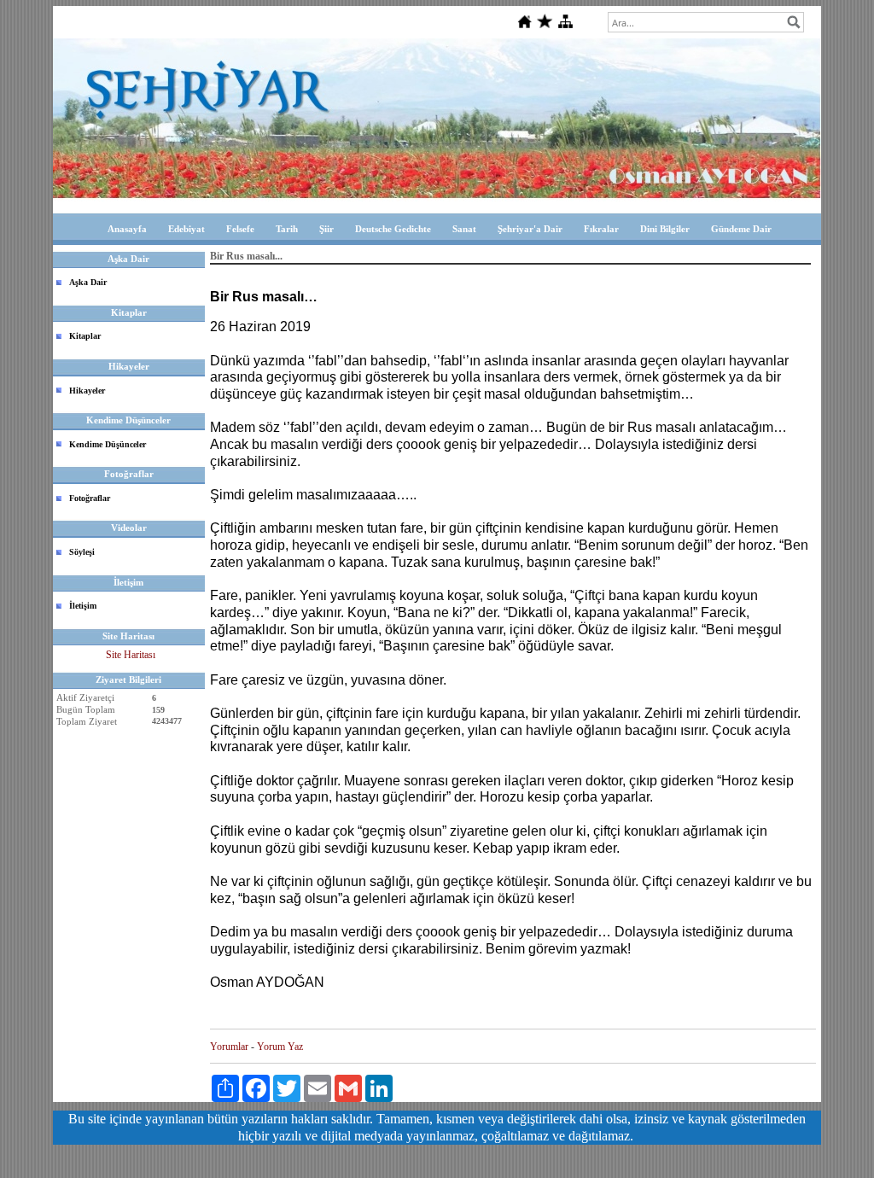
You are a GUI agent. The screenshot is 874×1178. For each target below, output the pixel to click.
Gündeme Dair (741, 229)
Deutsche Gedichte (393, 229)
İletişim (82, 605)
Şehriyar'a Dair (530, 229)
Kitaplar (85, 336)
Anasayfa (127, 229)
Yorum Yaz (280, 1047)
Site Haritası (130, 655)
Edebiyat (186, 229)
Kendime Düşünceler (107, 444)
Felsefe (240, 229)
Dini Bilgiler (665, 229)
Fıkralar (601, 229)
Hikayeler (87, 390)
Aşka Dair (88, 282)
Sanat (464, 229)
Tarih (287, 229)
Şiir (326, 229)
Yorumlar (229, 1047)
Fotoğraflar (89, 498)
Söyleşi (82, 552)
